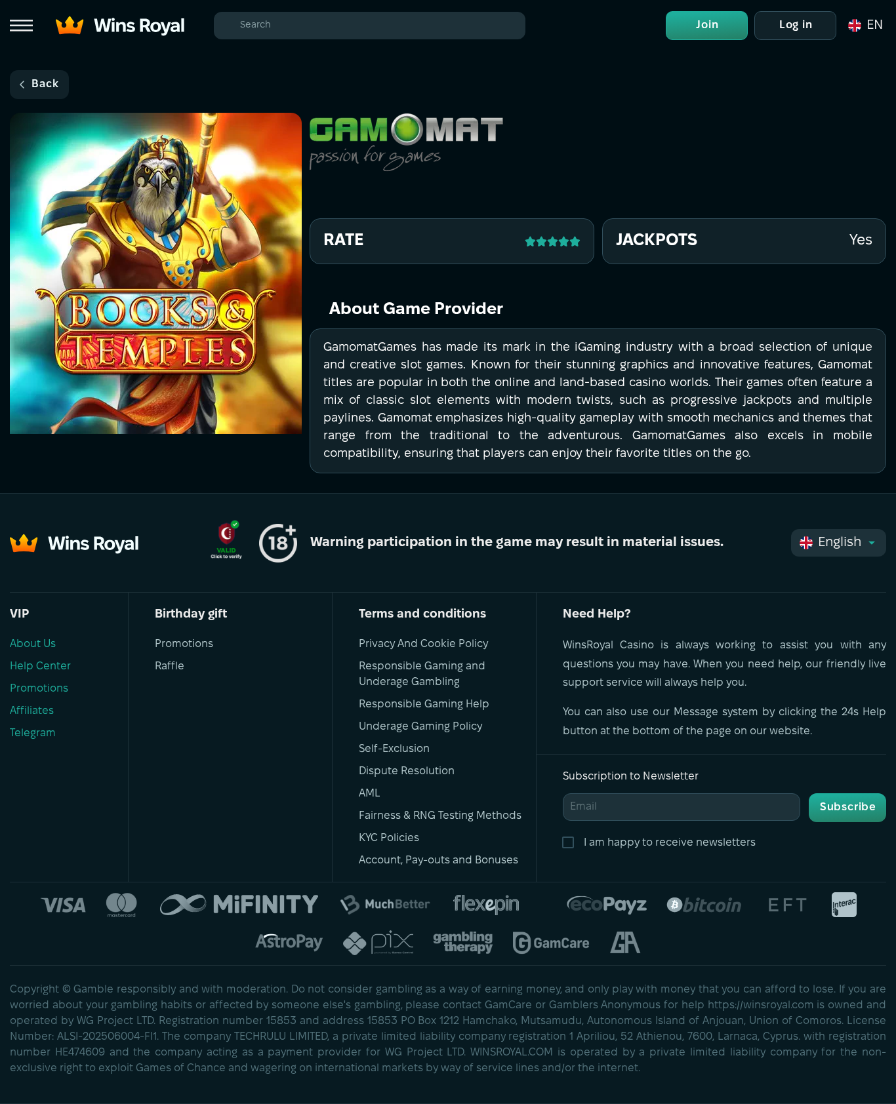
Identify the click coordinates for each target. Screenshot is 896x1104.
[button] (864, 25)
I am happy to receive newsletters (670, 843)
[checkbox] (571, 843)
